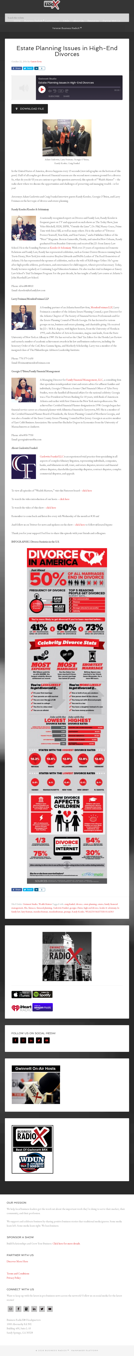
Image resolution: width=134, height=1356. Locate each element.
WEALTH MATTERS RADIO (99, 911)
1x (60, 91)
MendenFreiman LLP (101, 307)
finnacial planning (44, 907)
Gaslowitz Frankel (60, 907)
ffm (25, 907)
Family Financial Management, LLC (84, 379)
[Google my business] (26, 1309)
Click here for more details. (66, 1243)
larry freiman (26, 911)
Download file (32, 108)
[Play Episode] (42, 89)
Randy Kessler (78, 911)
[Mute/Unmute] (49, 90)
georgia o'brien (76, 907)
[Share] (36, 68)
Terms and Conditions (18, 1273)
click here (87, 490)
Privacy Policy (14, 1277)
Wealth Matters (45, 904)
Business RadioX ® (67, 5)
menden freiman (41, 911)
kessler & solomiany (108, 907)
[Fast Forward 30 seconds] (66, 91)
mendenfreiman (56, 911)
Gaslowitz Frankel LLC (52, 456)
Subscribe (54, 96)
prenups (67, 911)
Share (66, 96)
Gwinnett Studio (30, 904)
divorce (79, 904)
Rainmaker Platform (84, 1350)
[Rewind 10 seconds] (54, 91)
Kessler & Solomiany (60, 247)
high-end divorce (91, 907)
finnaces (31, 907)
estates (100, 904)
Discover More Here (17, 1261)
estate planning (90, 904)
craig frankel (69, 904)
